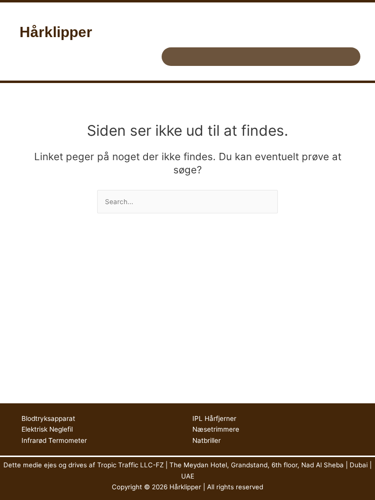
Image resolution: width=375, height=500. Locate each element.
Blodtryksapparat (48, 418)
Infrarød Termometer (54, 440)
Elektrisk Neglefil (47, 429)
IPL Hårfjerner (214, 418)
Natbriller (206, 440)
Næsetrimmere (215, 429)
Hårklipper (56, 32)
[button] (261, 56)
